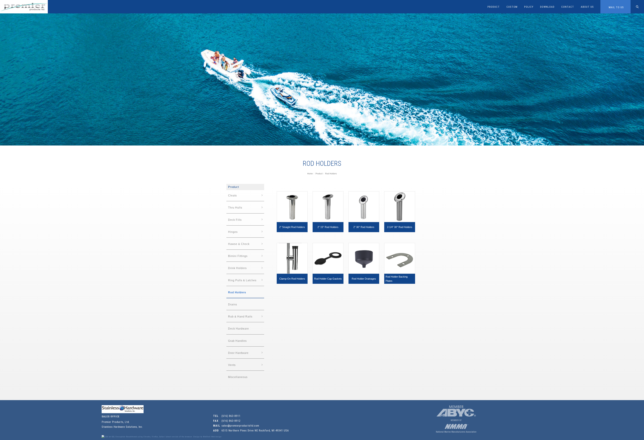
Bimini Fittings (238, 256)
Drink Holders (237, 268)
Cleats (232, 195)
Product (494, 6)
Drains (232, 304)
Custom (512, 6)
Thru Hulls (235, 207)
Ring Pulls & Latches (242, 280)
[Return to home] (24, 6)
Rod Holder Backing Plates (397, 278)
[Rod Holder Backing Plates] (399, 258)
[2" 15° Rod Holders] (328, 206)
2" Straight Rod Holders (292, 227)
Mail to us (616, 7)
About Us (587, 6)
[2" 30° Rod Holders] (364, 206)
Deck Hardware (238, 328)
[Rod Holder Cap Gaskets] (328, 258)
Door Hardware (238, 352)
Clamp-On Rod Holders (292, 278)
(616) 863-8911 (231, 416)
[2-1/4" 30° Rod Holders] (399, 206)
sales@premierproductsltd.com (240, 425)
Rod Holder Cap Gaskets (328, 278)
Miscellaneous (238, 377)
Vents (232, 365)
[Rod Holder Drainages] (364, 258)
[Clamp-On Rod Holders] (292, 258)
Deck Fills (235, 219)
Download (547, 6)
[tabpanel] (322, 79)
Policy (528, 6)
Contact (567, 6)
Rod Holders (331, 173)
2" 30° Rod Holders (363, 227)
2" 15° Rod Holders (327, 227)
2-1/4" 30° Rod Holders (399, 227)
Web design (216, 437)
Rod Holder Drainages (364, 278)
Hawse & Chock (239, 244)
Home (310, 173)
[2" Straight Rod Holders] (292, 206)
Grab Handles (237, 340)
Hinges (233, 231)
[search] (637, 7)
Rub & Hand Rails (240, 316)
